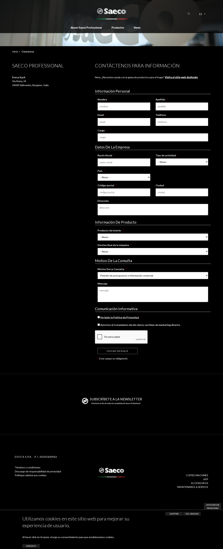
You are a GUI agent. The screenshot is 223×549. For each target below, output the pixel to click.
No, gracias (192, 513)
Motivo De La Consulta (111, 269)
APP (205, 479)
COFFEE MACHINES (197, 475)
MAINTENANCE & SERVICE (192, 486)
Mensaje (102, 283)
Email (101, 114)
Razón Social (105, 155)
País (100, 170)
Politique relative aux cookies (31, 475)
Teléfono (161, 114)
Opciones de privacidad (212, 506)
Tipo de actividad (166, 155)
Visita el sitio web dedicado (181, 77)
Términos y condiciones (27, 467)
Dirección (103, 200)
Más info (31, 546)
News (137, 27)
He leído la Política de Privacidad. (119, 317)
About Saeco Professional (86, 27)
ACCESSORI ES (199, 483)
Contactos (77, 34)
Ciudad (160, 185)
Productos (118, 27)
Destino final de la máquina (113, 245)
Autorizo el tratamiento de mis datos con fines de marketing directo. (140, 324)
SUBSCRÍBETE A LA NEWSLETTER (116, 399)
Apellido (160, 99)
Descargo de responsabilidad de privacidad (38, 471)
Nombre (102, 99)
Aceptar (174, 513)
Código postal (106, 185)
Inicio (15, 51)
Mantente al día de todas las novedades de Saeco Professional (115, 403)
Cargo (101, 130)
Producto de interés (109, 230)
